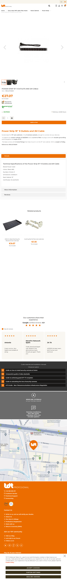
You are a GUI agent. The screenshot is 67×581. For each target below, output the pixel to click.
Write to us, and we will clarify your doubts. (20, 514)
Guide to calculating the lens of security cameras (21, 381)
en (65, 2)
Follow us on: (10, 541)
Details (6, 156)
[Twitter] (17, 545)
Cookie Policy (10, 562)
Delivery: (55, 112)
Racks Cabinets (35, 10)
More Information (10, 190)
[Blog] (21, 545)
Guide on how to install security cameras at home (21, 370)
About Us (9, 517)
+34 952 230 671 (11, 491)
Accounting (9, 498)
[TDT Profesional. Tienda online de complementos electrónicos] (6, 6)
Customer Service (11, 493)
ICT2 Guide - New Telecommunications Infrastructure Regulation (26, 385)
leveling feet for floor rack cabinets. (34, 239)
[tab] (33, 156)
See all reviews (8, 329)
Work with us (10, 524)
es (61, 2)
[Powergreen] (7, 108)
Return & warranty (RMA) (14, 526)
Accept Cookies (33, 568)
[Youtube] (5, 545)
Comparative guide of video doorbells (18, 374)
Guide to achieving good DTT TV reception (19, 377)
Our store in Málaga (12, 519)
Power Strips (45, 10)
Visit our (10, 536)
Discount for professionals (8, 102)
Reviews (7, 195)
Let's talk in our (13, 538)
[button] (4, 47)
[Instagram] (9, 545)
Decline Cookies (33, 577)
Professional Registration (14, 521)
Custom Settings (33, 572)
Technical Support (12, 496)
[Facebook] (13, 545)
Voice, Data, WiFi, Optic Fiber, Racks (17, 10)
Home (3, 10)
